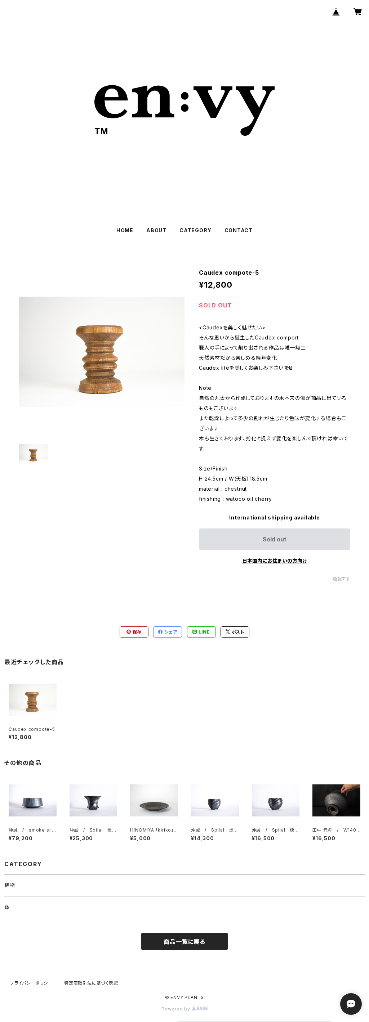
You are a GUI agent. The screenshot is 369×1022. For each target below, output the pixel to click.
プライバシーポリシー (31, 983)
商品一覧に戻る (184, 941)
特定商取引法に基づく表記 (91, 983)
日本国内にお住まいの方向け (274, 561)
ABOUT (156, 230)
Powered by (176, 1009)
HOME (124, 230)
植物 (9, 885)
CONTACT (238, 230)
